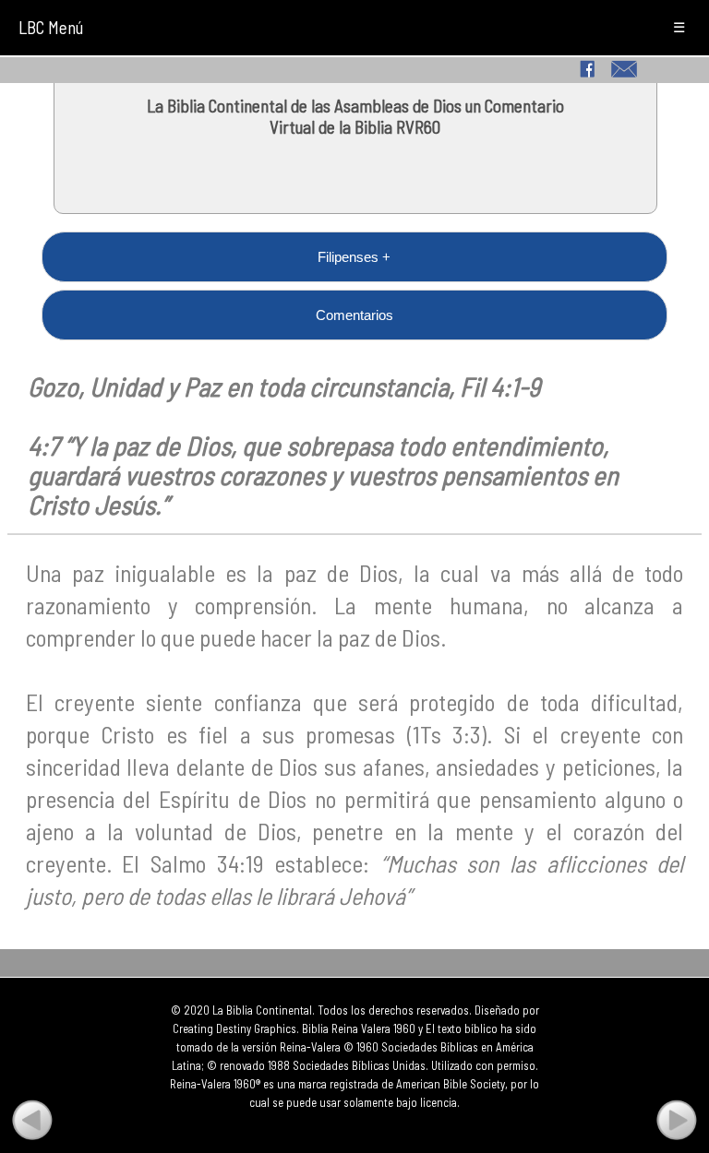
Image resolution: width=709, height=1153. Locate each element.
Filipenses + (354, 257)
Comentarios (354, 315)
